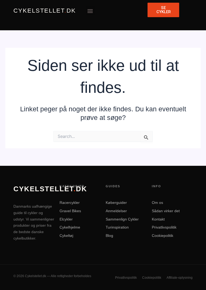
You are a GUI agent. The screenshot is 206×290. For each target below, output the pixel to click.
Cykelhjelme (70, 227)
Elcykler (66, 219)
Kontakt (158, 219)
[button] (90, 10)
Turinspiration (117, 227)
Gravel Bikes (70, 211)
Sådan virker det (166, 211)
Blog (109, 235)
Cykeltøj (66, 235)
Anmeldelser (116, 211)
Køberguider (116, 202)
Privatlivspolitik (164, 227)
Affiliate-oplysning (180, 278)
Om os (157, 202)
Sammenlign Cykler (122, 219)
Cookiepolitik (162, 235)
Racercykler (70, 202)
